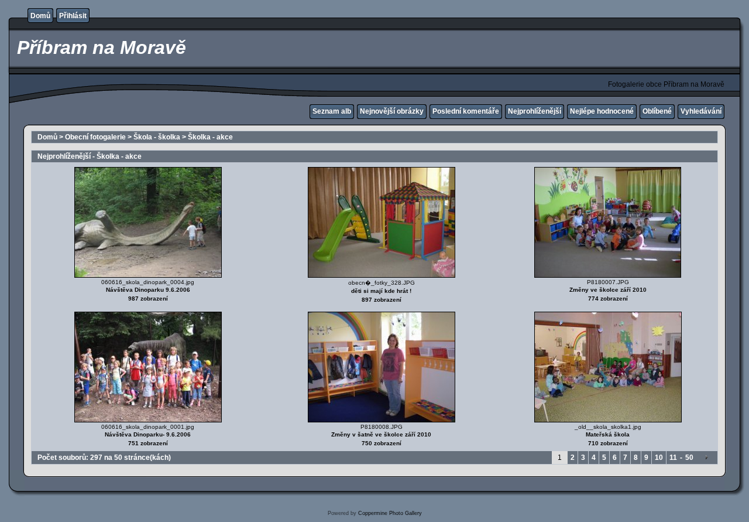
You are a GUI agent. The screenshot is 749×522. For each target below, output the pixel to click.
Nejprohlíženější (534, 111)
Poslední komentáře (465, 111)
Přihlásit (73, 16)
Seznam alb (331, 111)
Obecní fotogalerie (95, 137)
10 (659, 457)
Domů (40, 16)
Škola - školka (156, 137)
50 (689, 457)
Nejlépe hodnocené (602, 111)
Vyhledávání (701, 111)
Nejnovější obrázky (392, 111)
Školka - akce (210, 137)
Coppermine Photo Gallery (390, 513)
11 (673, 457)
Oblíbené (657, 111)
